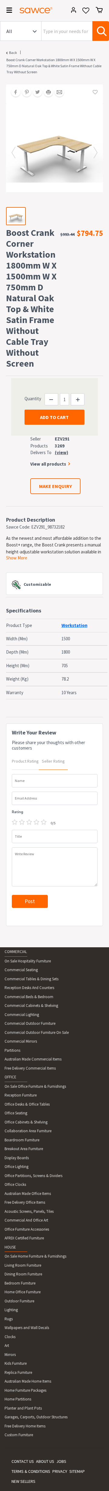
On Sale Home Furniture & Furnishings (35, 1256)
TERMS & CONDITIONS (31, 1471)
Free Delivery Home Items (25, 1426)
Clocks (10, 1336)
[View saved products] (85, 12)
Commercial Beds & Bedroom (29, 996)
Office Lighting (16, 1166)
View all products (48, 464)
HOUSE (10, 1247)
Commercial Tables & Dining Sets (31, 978)
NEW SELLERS (23, 1481)
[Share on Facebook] (13, 93)
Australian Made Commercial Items (33, 1059)
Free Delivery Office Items (25, 1202)
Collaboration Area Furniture (28, 1130)
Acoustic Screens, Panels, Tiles (29, 1211)
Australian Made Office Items (28, 1193)
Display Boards (17, 1157)
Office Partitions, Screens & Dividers (33, 1175)
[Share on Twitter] (35, 93)
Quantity (33, 398)
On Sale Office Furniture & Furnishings (35, 1086)
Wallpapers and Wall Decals (27, 1327)
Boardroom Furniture (22, 1140)
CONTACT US (23, 1461)
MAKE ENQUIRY (55, 486)
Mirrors (10, 1354)
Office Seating (16, 1113)
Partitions (12, 1050)
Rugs (9, 1318)
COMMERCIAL (16, 951)
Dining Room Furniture (23, 1274)
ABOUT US (45, 1461)
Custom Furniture (19, 1434)
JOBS (61, 1461)
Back (13, 52)
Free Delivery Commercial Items (30, 1068)
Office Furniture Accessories (27, 1229)
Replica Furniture (18, 1372)
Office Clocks (15, 1184)
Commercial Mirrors (21, 1041)
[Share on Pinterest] (24, 93)
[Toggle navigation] (7, 11)
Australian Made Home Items (28, 1381)
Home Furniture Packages (25, 1390)
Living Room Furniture (23, 1265)
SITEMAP (77, 1471)
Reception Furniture (21, 1095)
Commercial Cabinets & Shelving (31, 1005)
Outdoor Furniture (19, 1301)
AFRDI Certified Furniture (24, 1238)
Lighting (11, 1309)
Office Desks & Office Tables (27, 1104)
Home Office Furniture (23, 1292)
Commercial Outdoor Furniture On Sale (37, 1032)
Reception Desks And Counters (29, 987)
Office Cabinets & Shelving (26, 1122)
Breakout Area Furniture (24, 1148)
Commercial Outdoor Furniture (30, 1023)
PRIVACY (59, 1471)
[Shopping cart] (99, 10)
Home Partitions (18, 1399)
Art (7, 1345)
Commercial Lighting (22, 1014)
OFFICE (10, 1077)
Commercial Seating (21, 969)
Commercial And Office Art (26, 1220)
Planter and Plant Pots (23, 1408)
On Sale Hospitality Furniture (28, 961)
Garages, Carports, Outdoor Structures (36, 1417)
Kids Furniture (16, 1363)
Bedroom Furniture (20, 1283)
